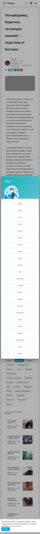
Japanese (20, 306)
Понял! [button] (5, 529)
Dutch (20, 217)
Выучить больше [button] (15, 526)
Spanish (20, 245)
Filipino (20, 353)
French (20, 224)
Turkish (20, 251)
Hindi (20, 258)
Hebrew (20, 292)
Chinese (20, 265)
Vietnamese (20, 340)
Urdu (20, 272)
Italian (20, 319)
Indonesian (20, 279)
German (20, 231)
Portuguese (20, 313)
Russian (20, 238)
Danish (20, 347)
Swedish (20, 333)
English (20, 204)
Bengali (20, 299)
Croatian (20, 285)
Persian (20, 326)
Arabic (20, 210)
